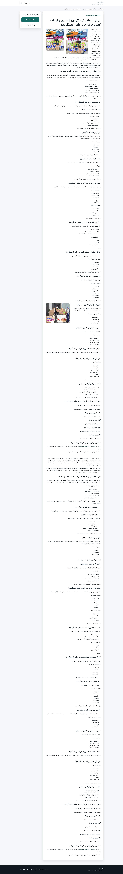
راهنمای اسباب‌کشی (30, 25)
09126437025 (30, 19)
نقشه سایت (45, 869)
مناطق (40, 869)
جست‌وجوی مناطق (25, 3)
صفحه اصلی (100, 9)
